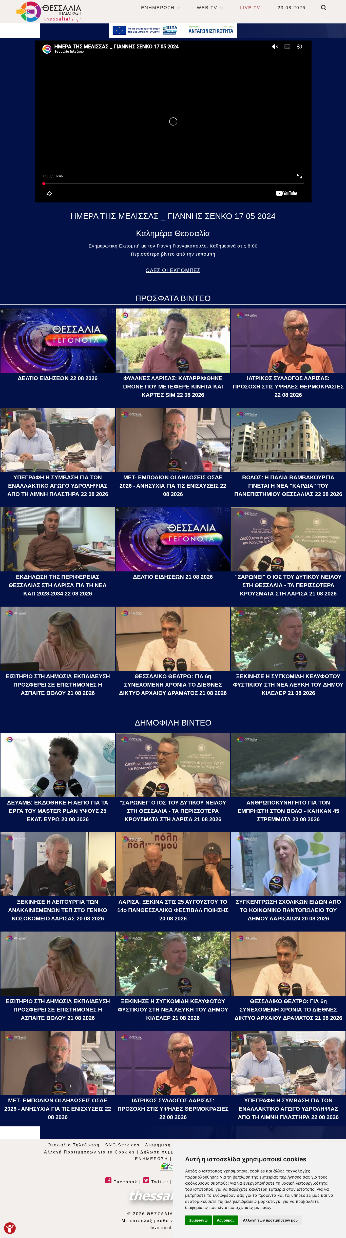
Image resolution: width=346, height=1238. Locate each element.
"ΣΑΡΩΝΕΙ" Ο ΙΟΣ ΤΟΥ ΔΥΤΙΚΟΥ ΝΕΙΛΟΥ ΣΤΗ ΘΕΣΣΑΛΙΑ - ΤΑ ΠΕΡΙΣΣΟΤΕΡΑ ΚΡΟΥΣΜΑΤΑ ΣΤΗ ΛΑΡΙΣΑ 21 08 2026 (288, 585)
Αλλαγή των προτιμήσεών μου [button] (270, 1220)
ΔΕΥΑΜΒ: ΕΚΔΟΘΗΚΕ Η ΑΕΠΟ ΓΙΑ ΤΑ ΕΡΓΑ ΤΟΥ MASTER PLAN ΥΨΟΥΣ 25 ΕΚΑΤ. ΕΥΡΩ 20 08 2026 (57, 810)
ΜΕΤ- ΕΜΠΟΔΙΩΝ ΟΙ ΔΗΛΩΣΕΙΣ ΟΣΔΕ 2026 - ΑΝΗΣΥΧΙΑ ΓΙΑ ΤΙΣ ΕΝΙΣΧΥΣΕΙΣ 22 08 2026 (173, 485)
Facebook (125, 1182)
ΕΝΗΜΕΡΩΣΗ (158, 7)
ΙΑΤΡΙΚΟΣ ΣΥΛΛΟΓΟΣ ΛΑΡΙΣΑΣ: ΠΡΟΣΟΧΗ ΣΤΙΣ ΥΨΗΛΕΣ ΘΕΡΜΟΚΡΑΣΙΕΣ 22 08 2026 (288, 386)
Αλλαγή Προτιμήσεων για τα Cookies (89, 1152)
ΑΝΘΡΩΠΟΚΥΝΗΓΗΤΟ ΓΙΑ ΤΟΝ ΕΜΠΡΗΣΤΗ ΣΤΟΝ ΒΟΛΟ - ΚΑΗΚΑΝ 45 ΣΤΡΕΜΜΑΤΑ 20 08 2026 (288, 810)
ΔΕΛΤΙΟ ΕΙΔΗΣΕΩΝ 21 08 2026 (173, 577)
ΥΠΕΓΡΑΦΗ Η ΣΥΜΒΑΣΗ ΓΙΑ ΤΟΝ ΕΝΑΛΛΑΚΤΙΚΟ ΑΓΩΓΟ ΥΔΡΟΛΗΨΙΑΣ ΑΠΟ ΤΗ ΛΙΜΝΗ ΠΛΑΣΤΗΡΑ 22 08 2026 (57, 485)
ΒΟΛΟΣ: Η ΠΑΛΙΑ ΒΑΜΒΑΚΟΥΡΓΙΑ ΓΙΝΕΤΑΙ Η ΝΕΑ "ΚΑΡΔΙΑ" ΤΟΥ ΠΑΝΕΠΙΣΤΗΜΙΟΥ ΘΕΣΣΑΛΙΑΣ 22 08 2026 (288, 485)
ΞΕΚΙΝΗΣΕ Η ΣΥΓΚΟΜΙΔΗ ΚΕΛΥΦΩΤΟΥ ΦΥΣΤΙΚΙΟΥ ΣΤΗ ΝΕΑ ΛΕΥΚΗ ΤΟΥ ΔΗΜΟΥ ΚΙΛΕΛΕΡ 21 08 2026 (288, 684)
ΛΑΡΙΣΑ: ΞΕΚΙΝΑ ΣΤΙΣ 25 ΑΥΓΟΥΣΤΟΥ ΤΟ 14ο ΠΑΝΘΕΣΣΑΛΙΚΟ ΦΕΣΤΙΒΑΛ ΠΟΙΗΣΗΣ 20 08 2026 (172, 910)
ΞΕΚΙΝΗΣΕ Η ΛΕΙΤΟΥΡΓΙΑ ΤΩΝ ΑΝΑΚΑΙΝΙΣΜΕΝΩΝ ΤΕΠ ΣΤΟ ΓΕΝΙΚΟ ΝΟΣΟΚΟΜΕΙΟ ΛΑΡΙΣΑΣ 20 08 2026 (57, 910)
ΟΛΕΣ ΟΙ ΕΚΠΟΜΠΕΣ (173, 270)
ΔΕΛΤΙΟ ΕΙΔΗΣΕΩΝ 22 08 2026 (58, 378)
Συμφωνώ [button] (198, 1220)
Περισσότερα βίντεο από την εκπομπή (173, 254)
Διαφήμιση (158, 1145)
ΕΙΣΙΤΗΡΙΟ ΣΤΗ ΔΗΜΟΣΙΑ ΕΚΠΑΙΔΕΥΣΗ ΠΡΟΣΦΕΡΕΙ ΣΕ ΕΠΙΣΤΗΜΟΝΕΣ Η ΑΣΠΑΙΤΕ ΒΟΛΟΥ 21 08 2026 (58, 684)
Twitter (158, 1182)
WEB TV (207, 7)
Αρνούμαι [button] (225, 1220)
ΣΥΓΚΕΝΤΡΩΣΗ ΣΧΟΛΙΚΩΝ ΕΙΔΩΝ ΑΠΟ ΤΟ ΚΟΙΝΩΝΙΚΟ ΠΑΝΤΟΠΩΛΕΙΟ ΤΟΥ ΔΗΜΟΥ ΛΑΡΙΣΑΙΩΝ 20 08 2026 (288, 910)
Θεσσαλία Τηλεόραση (74, 1145)
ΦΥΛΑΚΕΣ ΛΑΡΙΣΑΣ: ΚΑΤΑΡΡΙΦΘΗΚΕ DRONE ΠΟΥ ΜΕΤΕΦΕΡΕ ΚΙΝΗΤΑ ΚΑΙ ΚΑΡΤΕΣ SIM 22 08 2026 (173, 386)
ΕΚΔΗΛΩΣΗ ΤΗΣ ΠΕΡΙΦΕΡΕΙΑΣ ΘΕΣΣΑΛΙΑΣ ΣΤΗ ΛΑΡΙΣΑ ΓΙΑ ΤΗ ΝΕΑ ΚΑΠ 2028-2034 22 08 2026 (58, 585)
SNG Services (122, 1145)
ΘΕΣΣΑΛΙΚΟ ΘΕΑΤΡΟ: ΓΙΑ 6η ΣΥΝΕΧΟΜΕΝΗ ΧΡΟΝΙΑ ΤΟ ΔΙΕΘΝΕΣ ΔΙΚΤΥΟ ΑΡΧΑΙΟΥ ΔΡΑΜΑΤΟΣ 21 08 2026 (173, 684)
